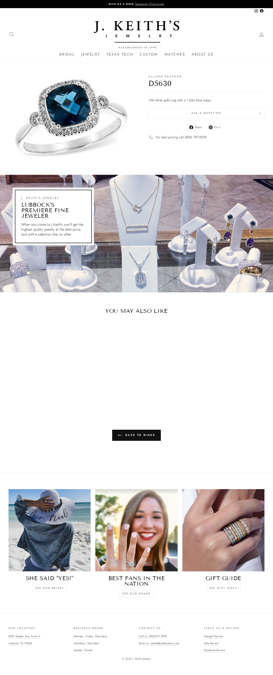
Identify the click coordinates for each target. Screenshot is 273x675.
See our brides (49, 588)
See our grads (136, 594)
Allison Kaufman (165, 76)
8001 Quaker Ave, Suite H (24, 636)
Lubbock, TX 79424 (20, 643)
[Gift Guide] (223, 530)
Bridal (67, 54)
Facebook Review (214, 650)
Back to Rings (139, 435)
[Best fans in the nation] (136, 530)
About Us (202, 54)
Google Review (213, 636)
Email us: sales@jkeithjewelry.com (159, 643)
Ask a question (206, 113)
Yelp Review (211, 643)
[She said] (50, 530)
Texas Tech (119, 54)
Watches (174, 54)
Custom (149, 54)
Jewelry (90, 54)
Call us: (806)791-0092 (153, 636)
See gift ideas (223, 588)
